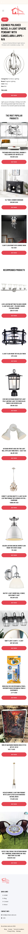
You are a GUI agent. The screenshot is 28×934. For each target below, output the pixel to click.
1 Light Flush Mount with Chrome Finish (14, 245)
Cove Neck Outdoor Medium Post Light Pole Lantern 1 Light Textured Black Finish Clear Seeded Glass (14, 401)
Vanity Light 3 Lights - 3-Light (14, 641)
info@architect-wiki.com (21, 2)
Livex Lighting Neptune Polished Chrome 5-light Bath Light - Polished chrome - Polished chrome (14, 306)
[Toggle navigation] (3, 10)
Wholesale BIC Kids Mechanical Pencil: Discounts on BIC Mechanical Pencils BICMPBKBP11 (14, 688)
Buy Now (14, 95)
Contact (6, 901)
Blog (5, 898)
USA (4, 2)
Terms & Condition (18, 929)
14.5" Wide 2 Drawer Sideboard (14, 200)
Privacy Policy (11, 931)
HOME (6, 895)
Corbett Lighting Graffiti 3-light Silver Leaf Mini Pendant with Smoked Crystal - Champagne (14, 498)
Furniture (11, 79)
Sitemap (18, 931)
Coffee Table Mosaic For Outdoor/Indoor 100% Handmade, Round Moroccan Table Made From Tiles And (14, 853)
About (5, 904)
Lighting (16, 79)
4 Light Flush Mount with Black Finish (14, 354)
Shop (4, 19)
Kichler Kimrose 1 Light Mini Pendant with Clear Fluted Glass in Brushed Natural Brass (14, 795)
